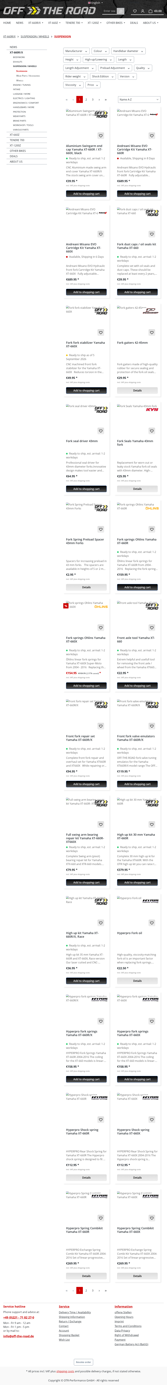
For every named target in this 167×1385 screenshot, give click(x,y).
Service (64, 1306)
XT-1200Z (15, 145)
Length (122, 59)
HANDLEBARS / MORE (23, 107)
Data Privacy (122, 1330)
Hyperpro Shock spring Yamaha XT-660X (133, 1131)
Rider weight (73, 76)
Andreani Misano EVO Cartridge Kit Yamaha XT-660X (83, 247)
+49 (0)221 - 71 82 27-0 (18, 1317)
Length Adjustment (77, 68)
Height (69, 59)
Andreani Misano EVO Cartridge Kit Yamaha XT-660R (134, 149)
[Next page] (99, 99)
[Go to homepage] (49, 10)
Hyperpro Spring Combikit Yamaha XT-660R (84, 1230)
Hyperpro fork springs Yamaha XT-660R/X (81, 1033)
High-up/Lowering (96, 59)
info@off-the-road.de (18, 1336)
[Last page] (105, 99)
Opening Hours (124, 1317)
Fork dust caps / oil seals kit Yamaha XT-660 (136, 246)
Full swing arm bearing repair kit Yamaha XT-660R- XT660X (85, 838)
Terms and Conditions (128, 1326)
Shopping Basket (69, 1335)
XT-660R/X (16, 52)
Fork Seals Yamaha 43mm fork (135, 443)
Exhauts (17, 61)
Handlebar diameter (126, 51)
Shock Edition (100, 76)
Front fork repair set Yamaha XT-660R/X (80, 738)
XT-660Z (14, 135)
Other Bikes (18, 151)
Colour (98, 51)
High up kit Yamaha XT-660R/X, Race (82, 934)
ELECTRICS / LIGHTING (24, 98)
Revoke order (83, 1362)
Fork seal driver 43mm (82, 441)
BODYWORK (19, 57)
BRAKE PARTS (19, 120)
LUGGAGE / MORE (21, 93)
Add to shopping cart (86, 193)
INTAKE (16, 89)
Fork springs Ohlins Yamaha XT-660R (136, 541)
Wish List (64, 1340)
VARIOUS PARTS (21, 129)
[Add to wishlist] (101, 135)
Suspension (21, 70)
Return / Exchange (70, 1321)
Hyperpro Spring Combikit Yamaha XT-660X (135, 1230)
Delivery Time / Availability (75, 1312)
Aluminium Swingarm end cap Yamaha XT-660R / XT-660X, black (84, 149)
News (13, 47)
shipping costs (65, 1371)
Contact (63, 1326)
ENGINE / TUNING (21, 84)
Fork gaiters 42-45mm (132, 343)
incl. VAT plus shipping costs (78, 185)
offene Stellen (123, 1312)
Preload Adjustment (113, 68)
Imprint (119, 1321)
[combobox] (109, 11)
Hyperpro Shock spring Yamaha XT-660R (82, 1131)
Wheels (19, 80)
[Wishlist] (135, 11)
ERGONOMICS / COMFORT (26, 102)
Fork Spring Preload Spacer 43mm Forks (85, 541)
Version (125, 76)
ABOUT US (16, 161)
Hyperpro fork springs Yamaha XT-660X (132, 1033)
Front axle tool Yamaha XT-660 (136, 639)
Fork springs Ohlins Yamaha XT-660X (85, 639)
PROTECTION (19, 111)
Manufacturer (74, 51)
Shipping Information (72, 1317)
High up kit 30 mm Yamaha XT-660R (136, 836)
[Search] (120, 11)
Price (91, 85)
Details (137, 390)
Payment (120, 1340)
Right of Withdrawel (127, 1335)
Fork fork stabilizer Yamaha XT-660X (85, 344)
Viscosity (71, 85)
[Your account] (143, 11)
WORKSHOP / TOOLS (23, 125)
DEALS (14, 156)
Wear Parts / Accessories (28, 75)
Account (64, 1330)
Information (124, 1306)
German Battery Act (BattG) (131, 1344)
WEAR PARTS (19, 116)
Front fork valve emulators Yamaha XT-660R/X (136, 738)
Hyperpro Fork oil (129, 933)
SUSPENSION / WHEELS (25, 66)
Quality (140, 68)
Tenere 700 (17, 140)
